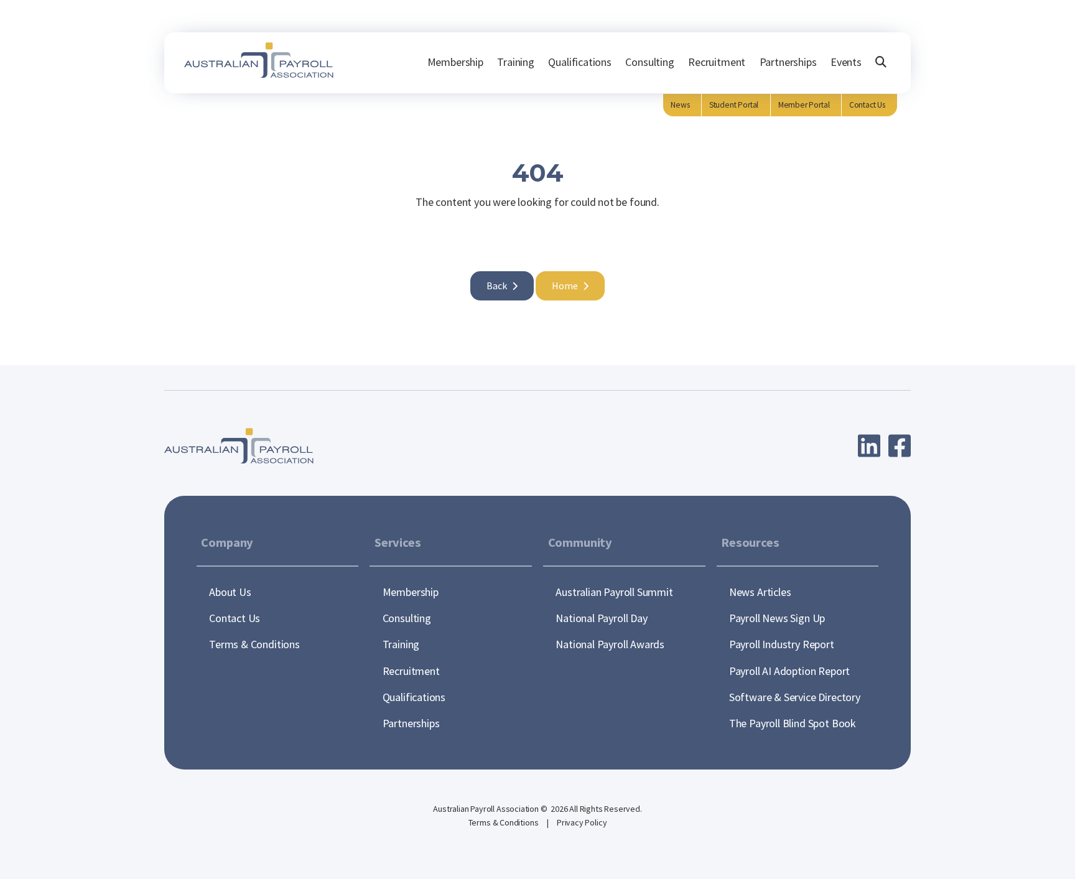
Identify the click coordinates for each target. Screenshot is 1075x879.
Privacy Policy (582, 822)
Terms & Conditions (504, 822)
